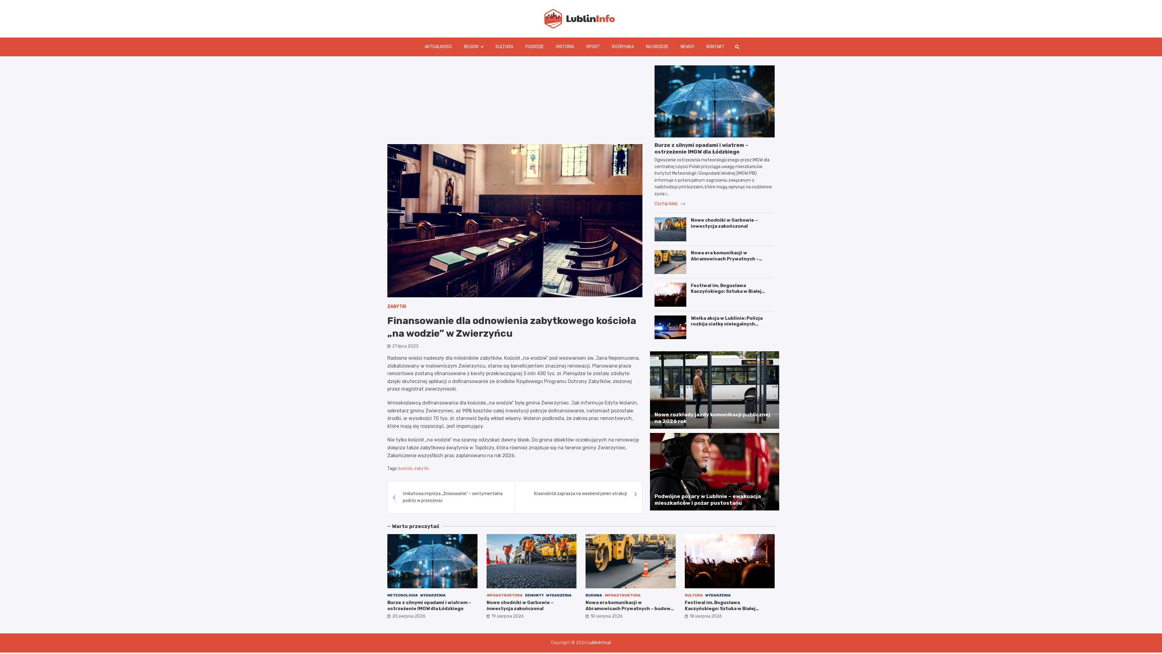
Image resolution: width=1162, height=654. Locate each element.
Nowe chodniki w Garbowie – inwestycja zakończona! (724, 223)
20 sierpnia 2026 (408, 616)
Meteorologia (402, 595)
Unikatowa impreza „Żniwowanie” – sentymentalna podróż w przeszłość (453, 497)
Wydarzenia (433, 595)
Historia (565, 46)
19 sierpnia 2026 (507, 616)
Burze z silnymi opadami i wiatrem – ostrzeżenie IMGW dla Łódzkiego (429, 605)
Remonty (534, 595)
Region (471, 46)
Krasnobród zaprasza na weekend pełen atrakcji (580, 493)
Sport (593, 46)
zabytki (421, 468)
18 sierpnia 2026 (606, 616)
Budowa (594, 595)
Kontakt (715, 46)
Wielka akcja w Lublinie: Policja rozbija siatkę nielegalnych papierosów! (727, 324)
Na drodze (657, 46)
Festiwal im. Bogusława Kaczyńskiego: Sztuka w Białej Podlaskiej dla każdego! (726, 291)
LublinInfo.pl (599, 642)
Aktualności (438, 46)
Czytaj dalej (666, 203)
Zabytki (396, 306)
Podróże (534, 46)
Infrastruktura (505, 595)
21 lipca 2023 (405, 346)
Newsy (687, 46)
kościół (405, 468)
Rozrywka (623, 46)
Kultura (504, 46)
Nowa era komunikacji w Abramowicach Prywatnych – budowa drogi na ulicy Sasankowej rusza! (731, 261)
